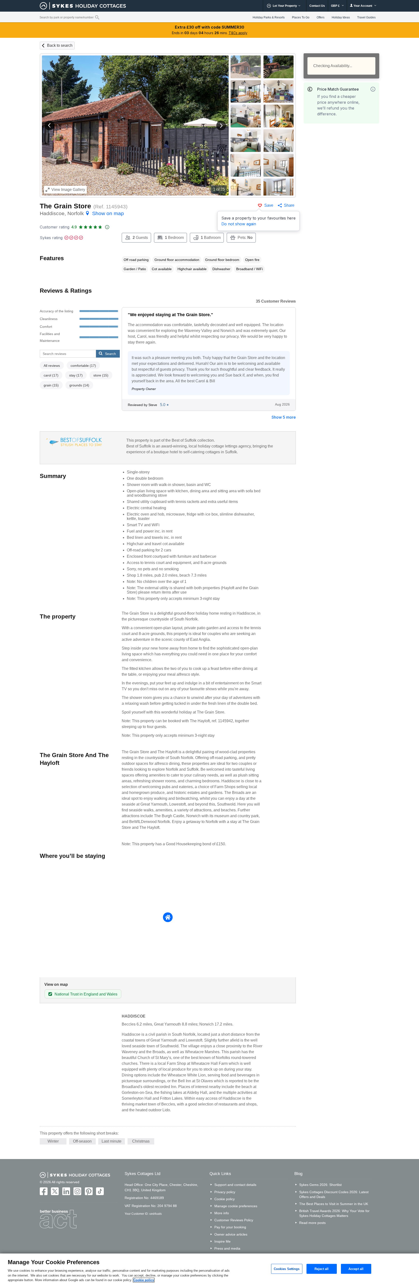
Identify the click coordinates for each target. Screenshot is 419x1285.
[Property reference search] (97, 17)
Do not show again (238, 223)
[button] (49, 125)
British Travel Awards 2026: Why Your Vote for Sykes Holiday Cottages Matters (334, 1213)
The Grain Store (65, 206)
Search (110, 354)
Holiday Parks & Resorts (269, 17)
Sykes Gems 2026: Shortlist (320, 1185)
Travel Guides (366, 17)
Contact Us (317, 6)
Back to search (60, 45)
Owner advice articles (230, 1234)
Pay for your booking (230, 1227)
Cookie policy (224, 1199)
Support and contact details (235, 1185)
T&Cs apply (238, 33)
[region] (209, 1269)
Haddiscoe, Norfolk (82, 213)
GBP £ (335, 6)
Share (289, 205)
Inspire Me (222, 1241)
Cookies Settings (287, 1268)
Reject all (321, 1268)
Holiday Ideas (341, 17)
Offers (320, 17)
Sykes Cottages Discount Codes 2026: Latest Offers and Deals (334, 1194)
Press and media (227, 1248)
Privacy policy (224, 1192)
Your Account (363, 6)
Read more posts (312, 1223)
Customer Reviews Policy (233, 1220)
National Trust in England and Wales (86, 994)
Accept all (355, 1268)
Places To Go (300, 17)
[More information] (373, 89)
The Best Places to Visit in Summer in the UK (333, 1204)
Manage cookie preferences (235, 1206)
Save (268, 205)
